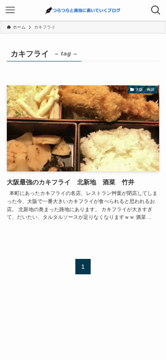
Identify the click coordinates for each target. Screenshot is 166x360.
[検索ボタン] (156, 10)
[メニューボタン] (10, 10)
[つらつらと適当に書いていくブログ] (83, 10)
